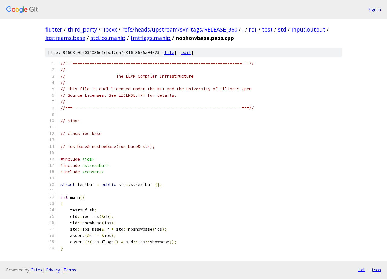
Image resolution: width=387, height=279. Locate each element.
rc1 (253, 29)
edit (186, 52)
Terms (69, 270)
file (169, 52)
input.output (308, 29)
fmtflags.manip (151, 38)
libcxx (109, 29)
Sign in (374, 9)
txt (361, 269)
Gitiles (36, 270)
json (376, 269)
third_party (82, 29)
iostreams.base (65, 38)
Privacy (53, 270)
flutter (53, 29)
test (267, 29)
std (282, 29)
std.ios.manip (107, 38)
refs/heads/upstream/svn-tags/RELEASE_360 (179, 29)
